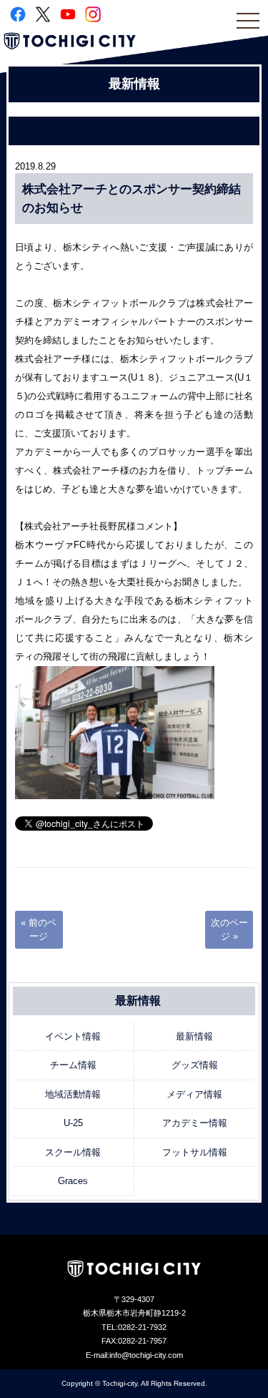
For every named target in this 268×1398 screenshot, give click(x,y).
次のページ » (229, 929)
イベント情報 (73, 1036)
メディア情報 (194, 1094)
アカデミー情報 (194, 1123)
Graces (73, 1180)
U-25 (73, 1123)
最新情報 (194, 1036)
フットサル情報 (194, 1152)
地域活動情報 (73, 1094)
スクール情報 (73, 1152)
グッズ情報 (195, 1065)
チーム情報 (73, 1065)
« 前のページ (38, 929)
